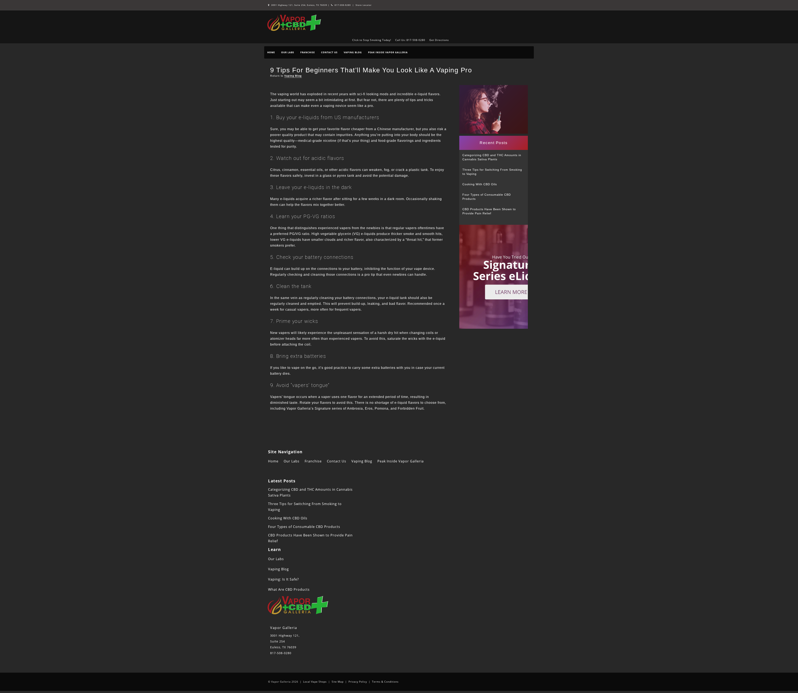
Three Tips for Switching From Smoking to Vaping (492, 171)
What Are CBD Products (289, 589)
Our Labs (287, 52)
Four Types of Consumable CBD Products (486, 196)
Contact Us (329, 52)
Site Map (338, 681)
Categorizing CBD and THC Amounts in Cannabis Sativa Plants (491, 157)
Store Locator (364, 5)
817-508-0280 (342, 5)
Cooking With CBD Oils (479, 184)
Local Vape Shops (315, 681)
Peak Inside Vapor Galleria (388, 52)
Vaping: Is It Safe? (283, 579)
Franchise (307, 52)
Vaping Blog (353, 52)
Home (271, 52)
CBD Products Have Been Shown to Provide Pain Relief (489, 211)
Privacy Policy (358, 681)
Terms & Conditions (385, 681)
